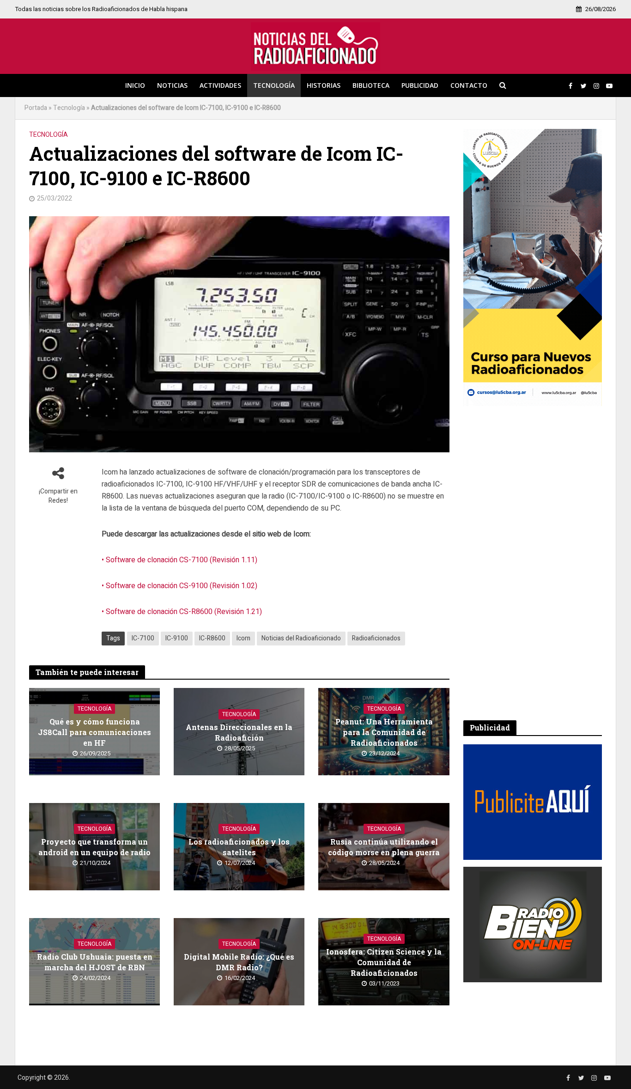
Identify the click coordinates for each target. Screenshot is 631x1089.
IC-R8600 (212, 638)
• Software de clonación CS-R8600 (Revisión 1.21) (182, 611)
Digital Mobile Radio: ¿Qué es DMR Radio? (239, 962)
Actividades (220, 85)
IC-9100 (176, 638)
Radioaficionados (376, 638)
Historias (323, 85)
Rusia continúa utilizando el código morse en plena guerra (384, 847)
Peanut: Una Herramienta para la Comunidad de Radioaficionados (384, 732)
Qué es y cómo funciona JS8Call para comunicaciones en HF (94, 732)
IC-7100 (143, 638)
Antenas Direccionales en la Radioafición (239, 732)
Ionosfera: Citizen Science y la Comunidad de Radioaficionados (384, 962)
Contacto (468, 85)
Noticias (172, 85)
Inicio (135, 85)
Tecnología (274, 85)
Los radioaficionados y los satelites (239, 847)
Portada (35, 108)
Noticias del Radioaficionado (301, 638)
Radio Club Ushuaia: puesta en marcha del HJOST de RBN (94, 962)
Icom (243, 638)
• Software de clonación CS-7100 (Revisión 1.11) (179, 560)
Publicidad (419, 85)
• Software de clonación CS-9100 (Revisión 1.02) (179, 585)
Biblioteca (370, 85)
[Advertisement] (532, 563)
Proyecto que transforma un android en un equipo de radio (94, 847)
